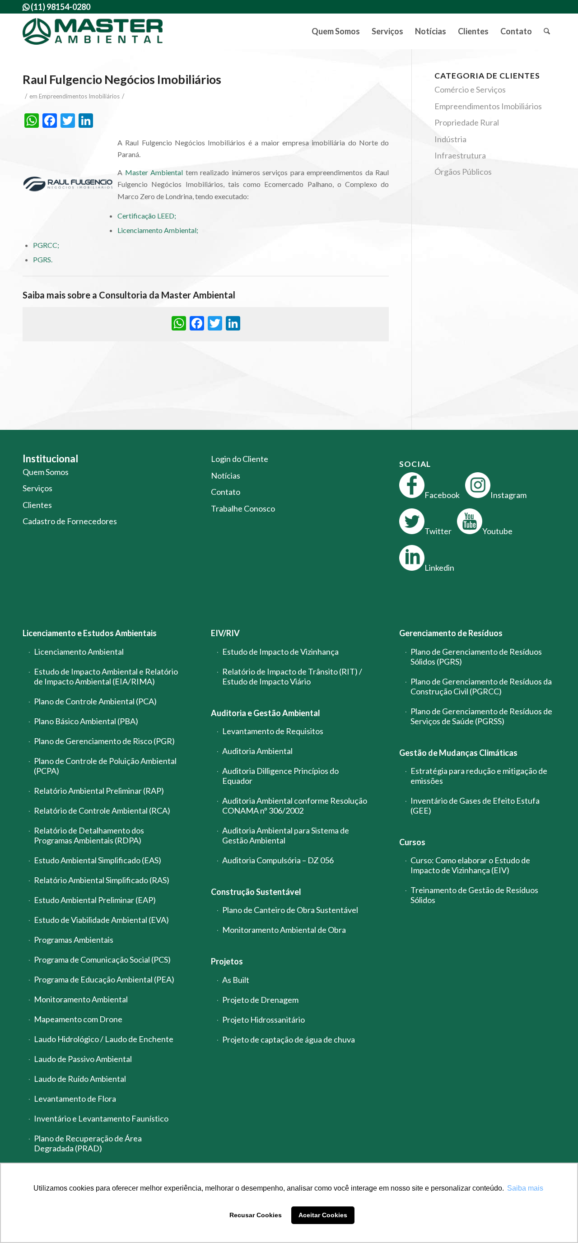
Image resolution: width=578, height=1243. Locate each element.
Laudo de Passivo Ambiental (83, 1059)
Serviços (37, 488)
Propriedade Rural (466, 122)
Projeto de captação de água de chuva (288, 1039)
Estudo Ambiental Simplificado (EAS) (97, 860)
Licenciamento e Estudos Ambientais (90, 633)
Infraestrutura (460, 155)
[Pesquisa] (546, 31)
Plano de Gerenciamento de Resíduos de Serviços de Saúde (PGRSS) (481, 716)
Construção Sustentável (256, 892)
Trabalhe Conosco (243, 508)
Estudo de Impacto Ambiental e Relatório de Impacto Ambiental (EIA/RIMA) (106, 676)
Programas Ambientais (73, 940)
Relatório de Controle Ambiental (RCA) (102, 810)
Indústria (450, 139)
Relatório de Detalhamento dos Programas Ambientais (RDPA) (89, 835)
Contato (225, 492)
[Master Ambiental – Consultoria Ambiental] (93, 31)
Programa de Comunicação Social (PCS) (102, 959)
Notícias (225, 475)
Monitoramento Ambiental (81, 999)
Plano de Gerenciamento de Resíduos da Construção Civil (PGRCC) (481, 686)
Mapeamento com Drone (78, 1019)
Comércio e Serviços (470, 89)
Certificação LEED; (146, 215)
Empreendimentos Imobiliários (79, 96)
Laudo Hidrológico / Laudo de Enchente (103, 1039)
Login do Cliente (239, 459)
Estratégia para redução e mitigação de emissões (478, 776)
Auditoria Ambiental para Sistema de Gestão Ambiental (285, 835)
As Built (235, 980)
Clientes (37, 505)
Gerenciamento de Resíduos (451, 633)
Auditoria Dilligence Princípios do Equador (280, 776)
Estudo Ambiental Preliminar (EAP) (95, 900)
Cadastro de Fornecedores (70, 521)
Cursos (412, 842)
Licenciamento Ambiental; (157, 230)
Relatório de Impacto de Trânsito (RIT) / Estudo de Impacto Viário (292, 676)
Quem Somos (46, 472)
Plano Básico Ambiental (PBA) (86, 721)
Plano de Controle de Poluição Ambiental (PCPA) (105, 766)
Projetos (227, 961)
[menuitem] (336, 31)
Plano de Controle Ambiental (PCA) (95, 701)
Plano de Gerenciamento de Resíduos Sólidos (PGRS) (476, 656)
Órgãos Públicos (463, 172)
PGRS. (42, 259)
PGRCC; (46, 245)
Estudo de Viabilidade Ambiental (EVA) (101, 920)
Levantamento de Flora (75, 1098)
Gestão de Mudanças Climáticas (458, 753)
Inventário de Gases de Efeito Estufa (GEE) (475, 805)
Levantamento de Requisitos (272, 731)
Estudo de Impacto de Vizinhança (280, 651)
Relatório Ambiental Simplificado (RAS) (101, 880)
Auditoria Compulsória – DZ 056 (278, 860)
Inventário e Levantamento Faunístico (101, 1118)
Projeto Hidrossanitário (263, 1019)
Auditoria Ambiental (257, 751)
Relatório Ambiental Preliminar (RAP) (99, 791)
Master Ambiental (154, 172)
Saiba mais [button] (525, 1188)
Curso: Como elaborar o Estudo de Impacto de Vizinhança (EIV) (470, 865)
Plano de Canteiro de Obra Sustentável (290, 910)
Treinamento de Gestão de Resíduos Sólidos (474, 895)
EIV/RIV (225, 633)
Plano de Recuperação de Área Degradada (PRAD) (88, 1143)
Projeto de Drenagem (260, 1000)
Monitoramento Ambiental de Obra (284, 930)
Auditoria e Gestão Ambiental (265, 713)
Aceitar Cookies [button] (322, 1215)
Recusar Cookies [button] (255, 1215)
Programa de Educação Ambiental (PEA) (104, 979)
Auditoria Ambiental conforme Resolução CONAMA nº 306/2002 (294, 805)
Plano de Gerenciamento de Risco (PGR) (104, 741)
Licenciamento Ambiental (79, 651)
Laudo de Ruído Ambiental (80, 1079)
